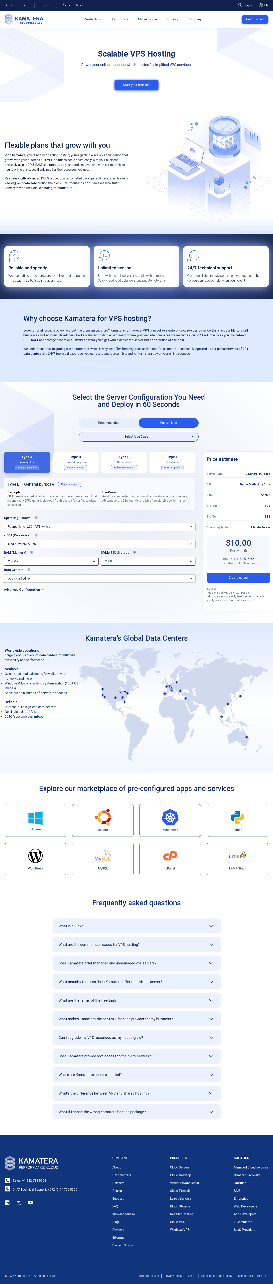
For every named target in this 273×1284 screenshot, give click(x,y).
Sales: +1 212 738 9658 (29, 1180)
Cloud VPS (177, 1222)
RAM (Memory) (38, 553)
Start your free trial (136, 85)
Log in (248, 5)
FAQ (115, 1206)
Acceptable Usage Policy (216, 1275)
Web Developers (245, 1206)
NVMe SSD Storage (139, 553)
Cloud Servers (180, 1167)
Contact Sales (72, 5)
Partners (118, 1183)
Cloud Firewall (180, 1191)
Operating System (42, 518)
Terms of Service (148, 1275)
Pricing (172, 19)
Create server (238, 578)
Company (194, 19)
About (116, 1167)
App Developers (245, 1214)
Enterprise (241, 1198)
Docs (9, 5)
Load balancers (180, 1198)
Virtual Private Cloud (184, 1183)
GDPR (191, 1275)
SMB (237, 1191)
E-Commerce (243, 1222)
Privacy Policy (173, 1275)
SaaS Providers (244, 1230)
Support (46, 5)
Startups (240, 1183)
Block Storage (180, 1206)
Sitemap (118, 1237)
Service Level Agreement (253, 1275)
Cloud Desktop (180, 1175)
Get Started (255, 19)
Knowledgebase (123, 1214)
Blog (26, 5)
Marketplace (147, 19)
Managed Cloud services (251, 1167)
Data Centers (38, 570)
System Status (123, 1245)
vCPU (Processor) (42, 535)
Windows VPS (180, 1230)
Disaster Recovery (247, 1175)
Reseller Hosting (181, 1214)
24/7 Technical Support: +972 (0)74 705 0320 (45, 1189)
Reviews (118, 1230)
